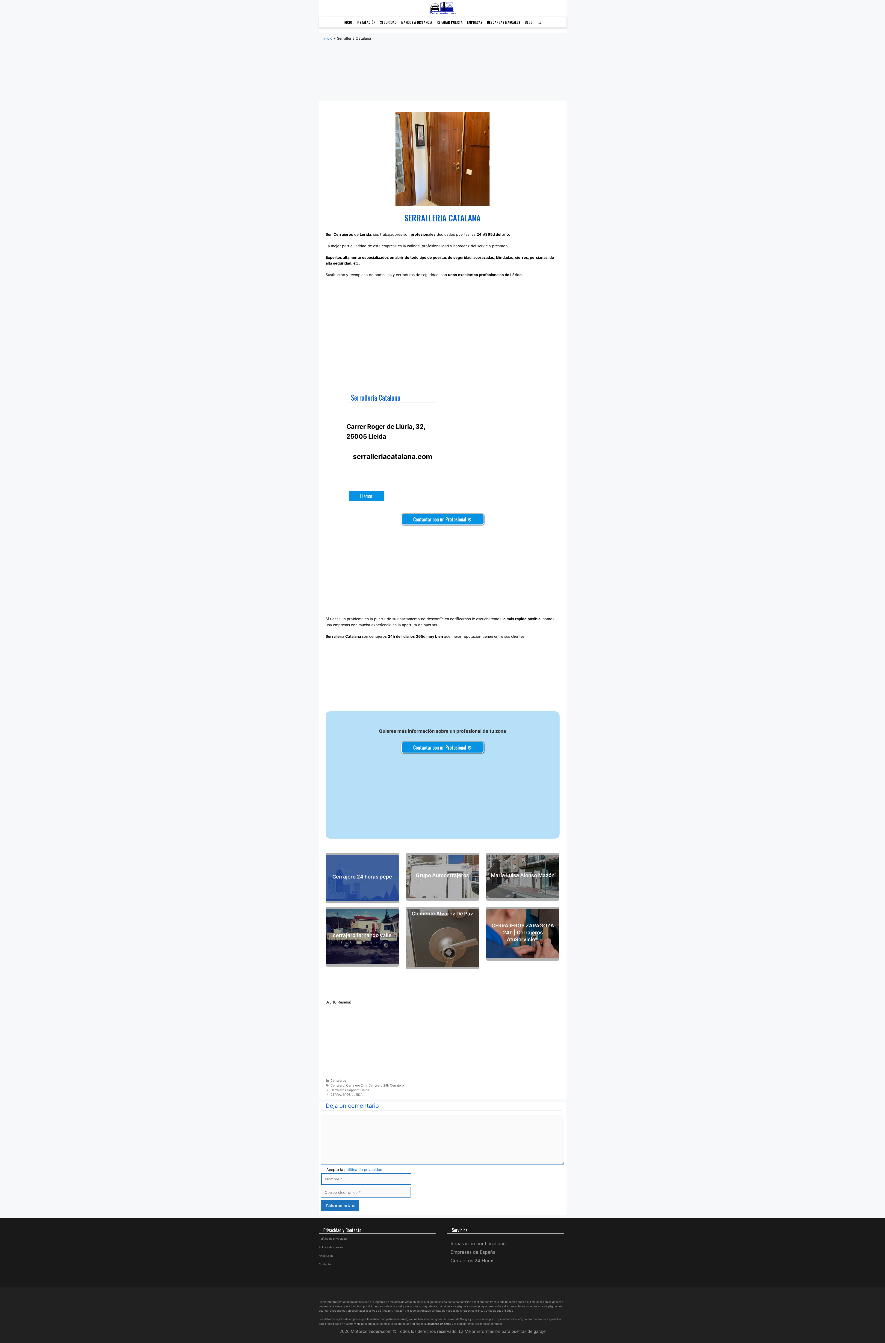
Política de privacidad (333, 1238)
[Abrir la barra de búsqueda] (539, 22)
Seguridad (388, 22)
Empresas (474, 22)
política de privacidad (363, 1169)
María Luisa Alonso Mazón (523, 875)
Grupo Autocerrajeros (442, 875)
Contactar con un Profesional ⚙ (442, 519)
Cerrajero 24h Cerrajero (386, 1085)
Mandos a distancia (416, 22)
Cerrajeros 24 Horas (472, 1260)
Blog (529, 22)
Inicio (347, 22)
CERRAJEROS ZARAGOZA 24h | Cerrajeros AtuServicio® (523, 932)
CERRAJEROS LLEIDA (346, 1094)
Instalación (366, 22)
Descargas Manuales (503, 22)
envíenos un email (439, 1323)
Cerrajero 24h (356, 1085)
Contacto (325, 1264)
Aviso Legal (326, 1255)
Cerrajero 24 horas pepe (362, 877)
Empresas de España (473, 1252)
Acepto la (353, 1169)
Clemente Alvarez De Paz (442, 914)
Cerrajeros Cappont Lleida (349, 1090)
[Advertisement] (442, 75)
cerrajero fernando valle (362, 935)
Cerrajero (337, 1085)
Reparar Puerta (450, 22)
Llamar (366, 496)
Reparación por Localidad (478, 1243)
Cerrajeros (338, 1080)
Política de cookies (331, 1247)
